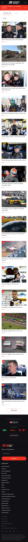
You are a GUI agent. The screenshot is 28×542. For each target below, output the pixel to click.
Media (3, 484)
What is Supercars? (6, 466)
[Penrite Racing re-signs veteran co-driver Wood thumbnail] (14, 150)
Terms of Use (4, 518)
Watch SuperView (5, 501)
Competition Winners (6, 510)
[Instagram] (6, 531)
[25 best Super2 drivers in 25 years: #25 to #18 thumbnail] (14, 127)
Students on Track (5, 489)
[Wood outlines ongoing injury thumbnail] (14, 368)
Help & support (5, 521)
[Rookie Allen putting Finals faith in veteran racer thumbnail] (14, 103)
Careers (3, 491)
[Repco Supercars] (14, 2)
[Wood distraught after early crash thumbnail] (14, 274)
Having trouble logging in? (7, 523)
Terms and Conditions (6, 475)
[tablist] (14, 12)
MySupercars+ (5, 480)
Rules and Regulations (6, 471)
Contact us (4, 468)
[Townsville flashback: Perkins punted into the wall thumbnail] (14, 391)
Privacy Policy (4, 516)
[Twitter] (2, 531)
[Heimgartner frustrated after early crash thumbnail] (14, 298)
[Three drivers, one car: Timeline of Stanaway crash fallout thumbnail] (14, 199)
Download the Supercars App (8, 494)
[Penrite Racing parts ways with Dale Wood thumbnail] (14, 30)
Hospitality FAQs (5, 512)
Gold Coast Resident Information (8, 496)
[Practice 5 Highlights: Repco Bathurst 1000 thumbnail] (14, 344)
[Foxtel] (12, 430)
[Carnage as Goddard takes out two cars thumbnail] (14, 321)
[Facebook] (10, 531)
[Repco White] (14, 422)
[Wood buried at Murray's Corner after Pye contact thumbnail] (14, 249)
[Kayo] (4, 430)
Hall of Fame (4, 473)
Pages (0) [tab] (16, 13)
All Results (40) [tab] (7, 13)
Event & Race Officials (6, 477)
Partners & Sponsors (6, 498)
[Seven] (22, 430)
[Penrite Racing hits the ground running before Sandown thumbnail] (14, 224)
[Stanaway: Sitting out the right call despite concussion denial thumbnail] (14, 174)
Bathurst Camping (5, 482)
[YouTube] (14, 531)
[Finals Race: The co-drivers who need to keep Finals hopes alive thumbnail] (14, 78)
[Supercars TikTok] (17, 531)
